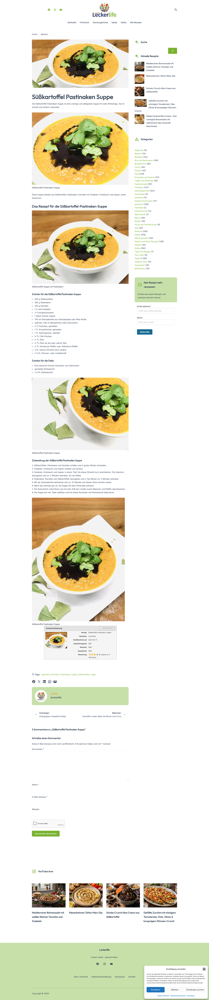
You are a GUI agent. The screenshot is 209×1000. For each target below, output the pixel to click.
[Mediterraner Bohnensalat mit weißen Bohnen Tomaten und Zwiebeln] (139, 67)
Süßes (137, 248)
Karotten (55, 674)
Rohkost (138, 231)
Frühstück (139, 187)
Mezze (138, 218)
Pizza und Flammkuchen (146, 224)
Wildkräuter (140, 268)
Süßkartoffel (83, 674)
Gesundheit (140, 194)
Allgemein (139, 150)
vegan (93, 674)
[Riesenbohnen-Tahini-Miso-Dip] (139, 79)
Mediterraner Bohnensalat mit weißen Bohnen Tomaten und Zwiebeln (159, 66)
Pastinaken (65, 674)
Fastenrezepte (141, 184)
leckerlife (56, 697)
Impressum (191, 995)
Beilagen (138, 157)
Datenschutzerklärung (178, 995)
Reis (136, 228)
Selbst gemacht (142, 238)
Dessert (138, 170)
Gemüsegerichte (142, 191)
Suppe (74, 674)
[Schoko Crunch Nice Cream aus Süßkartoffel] (139, 92)
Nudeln (138, 221)
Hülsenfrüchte (141, 211)
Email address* (144, 306)
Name (35, 784)
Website (35, 809)
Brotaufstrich (140, 164)
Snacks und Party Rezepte (146, 241)
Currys (138, 167)
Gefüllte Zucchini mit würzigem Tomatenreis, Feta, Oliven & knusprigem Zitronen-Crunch (160, 917)
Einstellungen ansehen (195, 990)
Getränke (139, 197)
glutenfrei (45, 674)
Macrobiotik (140, 214)
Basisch (138, 153)
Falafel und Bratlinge (144, 180)
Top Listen (139, 255)
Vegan (137, 258)
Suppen (138, 245)
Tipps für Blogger (143, 251)
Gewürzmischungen (144, 201)
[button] (204, 969)
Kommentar (38, 749)
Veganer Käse (141, 261)
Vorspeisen (140, 265)
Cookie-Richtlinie (163, 995)
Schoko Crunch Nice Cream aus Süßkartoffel (122, 914)
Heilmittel (139, 207)
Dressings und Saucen (145, 177)
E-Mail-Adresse (39, 797)
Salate (137, 234)
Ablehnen (174, 990)
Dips (137, 174)
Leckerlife (104, 949)
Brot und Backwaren (144, 160)
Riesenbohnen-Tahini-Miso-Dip (160, 76)
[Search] (172, 51)
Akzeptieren (155, 990)
